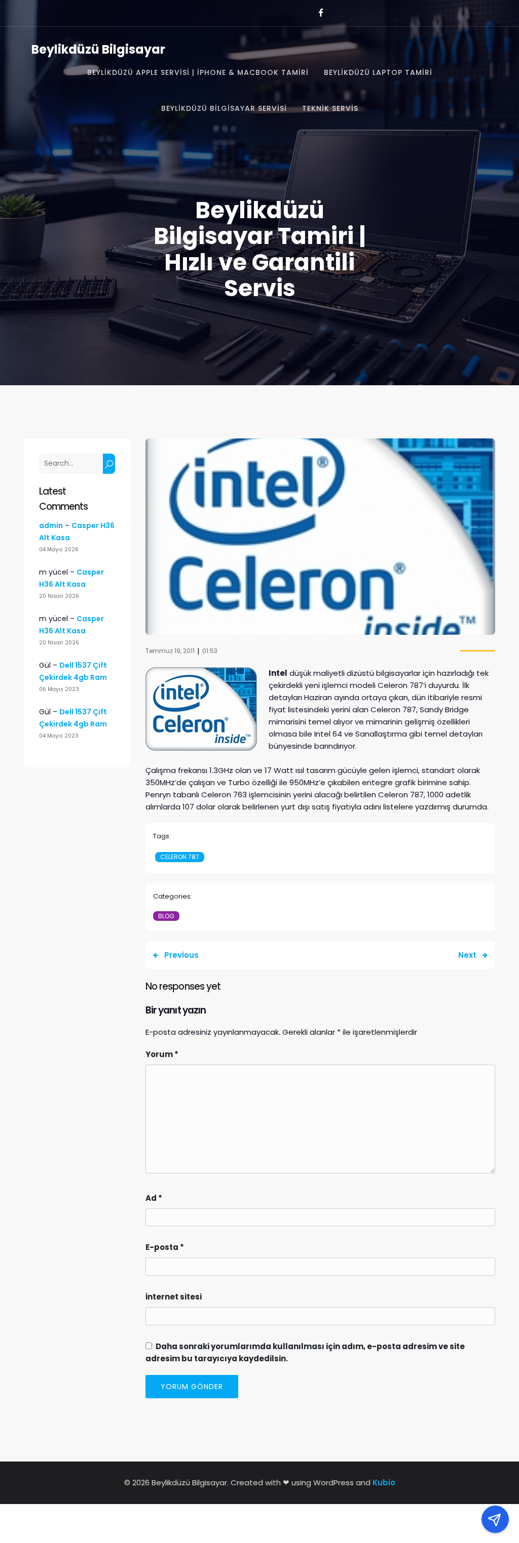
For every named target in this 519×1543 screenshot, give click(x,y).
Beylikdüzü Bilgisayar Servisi (224, 108)
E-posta (164, 1247)
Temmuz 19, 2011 (170, 650)
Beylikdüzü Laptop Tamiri (378, 72)
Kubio (384, 1482)
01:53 (209, 650)
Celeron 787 (179, 856)
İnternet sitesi (173, 1296)
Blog (166, 916)
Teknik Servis (330, 108)
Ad (153, 1198)
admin (51, 525)
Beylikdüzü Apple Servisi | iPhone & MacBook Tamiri (198, 72)
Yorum (161, 1054)
